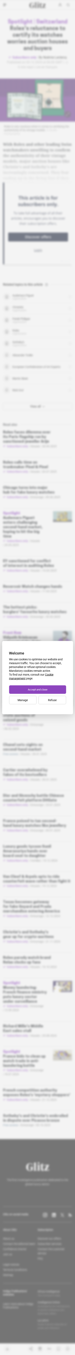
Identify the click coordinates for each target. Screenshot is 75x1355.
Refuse (52, 700)
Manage (23, 700)
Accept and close (37, 689)
